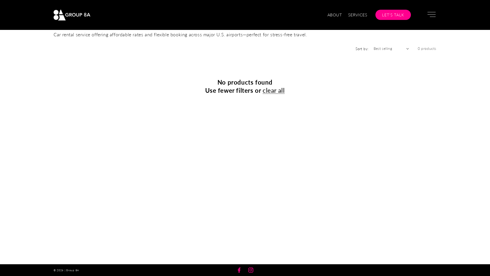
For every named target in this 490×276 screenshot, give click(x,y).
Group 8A (72, 270)
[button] (430, 15)
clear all (274, 90)
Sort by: (362, 49)
